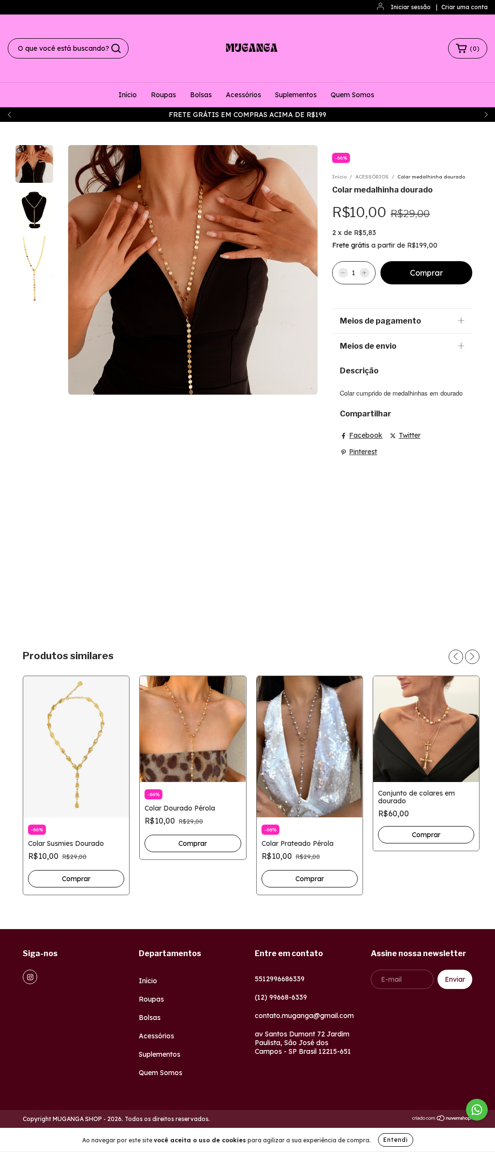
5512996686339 (280, 979)
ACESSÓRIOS (372, 177)
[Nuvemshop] (442, 1119)
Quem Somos (352, 94)
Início (127, 94)
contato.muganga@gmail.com (304, 1015)
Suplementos (296, 94)
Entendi (395, 1139)
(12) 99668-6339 (281, 997)
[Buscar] (116, 48)
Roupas (163, 94)
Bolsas (201, 94)
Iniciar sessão (411, 7)
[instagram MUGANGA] (30, 977)
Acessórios (243, 94)
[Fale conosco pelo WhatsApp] (477, 1110)
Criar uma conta (464, 7)
